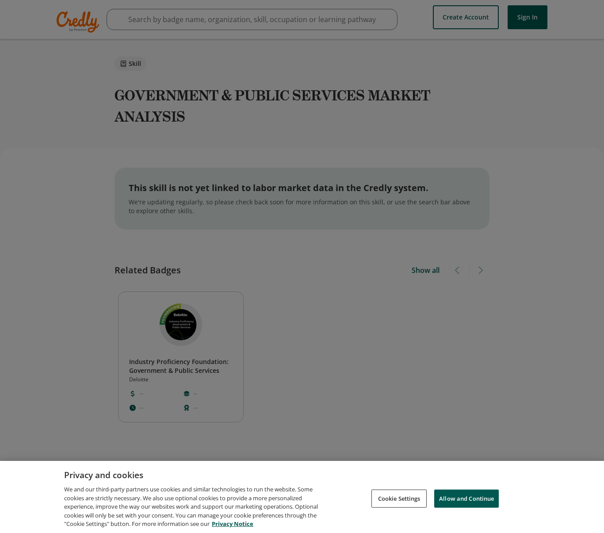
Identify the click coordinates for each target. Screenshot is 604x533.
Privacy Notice (232, 524)
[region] (302, 497)
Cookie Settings (399, 498)
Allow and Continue (466, 498)
